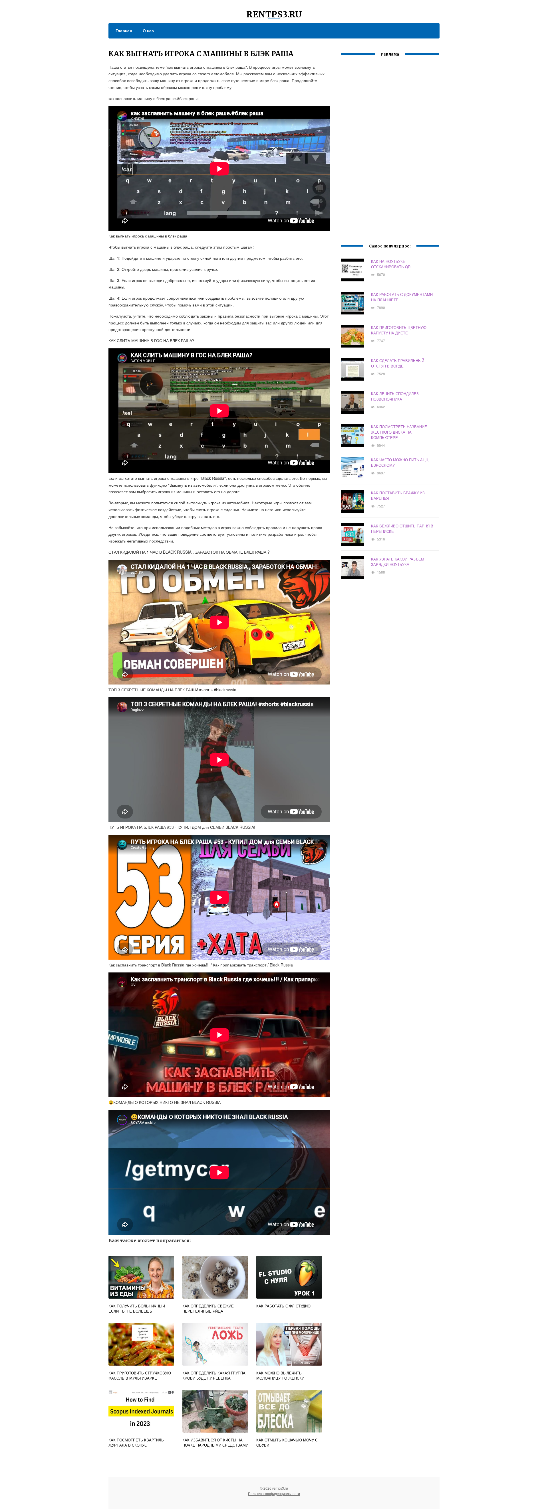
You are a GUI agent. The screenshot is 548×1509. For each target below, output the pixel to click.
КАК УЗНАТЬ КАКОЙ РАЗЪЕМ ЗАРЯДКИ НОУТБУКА (397, 561)
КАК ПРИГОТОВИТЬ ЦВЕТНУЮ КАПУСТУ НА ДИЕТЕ (398, 330)
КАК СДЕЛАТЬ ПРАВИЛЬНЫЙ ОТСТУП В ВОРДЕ (397, 363)
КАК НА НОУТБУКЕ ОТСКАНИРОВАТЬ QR (390, 264)
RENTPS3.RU (274, 14)
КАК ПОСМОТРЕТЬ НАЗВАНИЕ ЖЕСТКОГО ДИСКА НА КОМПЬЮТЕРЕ (399, 432)
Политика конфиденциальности (274, 1493)
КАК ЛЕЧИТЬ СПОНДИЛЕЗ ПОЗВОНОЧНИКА (395, 396)
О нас (148, 30)
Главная (124, 30)
